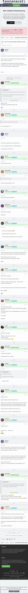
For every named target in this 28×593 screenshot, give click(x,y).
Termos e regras (7, 573)
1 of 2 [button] (10, 532)
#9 (26, 227)
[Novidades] (23, 5)
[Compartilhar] (25, 54)
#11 (26, 273)
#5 (26, 161)
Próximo (13, 532)
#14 (26, 351)
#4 (26, 138)
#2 (26, 86)
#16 (26, 394)
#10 (26, 250)
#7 (26, 195)
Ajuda (21, 573)
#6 (26, 175)
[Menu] (1, 5)
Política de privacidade (15, 573)
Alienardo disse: (5, 371)
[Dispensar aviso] (26, 29)
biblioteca (18, 311)
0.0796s (18, 578)
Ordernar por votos (17, 77)
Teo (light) (13, 571)
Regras (15, 29)
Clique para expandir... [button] (14, 100)
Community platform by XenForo (14, 575)
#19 (26, 478)
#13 (26, 331)
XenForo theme (12, 576)
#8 (26, 209)
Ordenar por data (10, 77)
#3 (26, 118)
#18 (26, 445)
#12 (26, 304)
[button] (26, 578)
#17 (26, 424)
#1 (26, 53)
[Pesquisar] (26, 5)
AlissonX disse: (5, 89)
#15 (26, 368)
